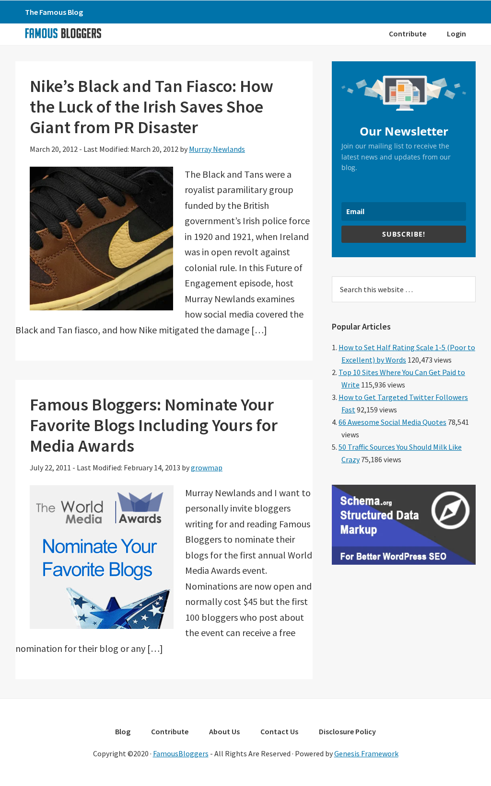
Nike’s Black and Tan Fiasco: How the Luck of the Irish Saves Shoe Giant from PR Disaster (151, 106)
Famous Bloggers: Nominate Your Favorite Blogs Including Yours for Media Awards (154, 425)
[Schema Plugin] (404, 562)
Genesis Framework (366, 753)
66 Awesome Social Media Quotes (392, 422)
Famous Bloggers (63, 33)
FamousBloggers (181, 753)
